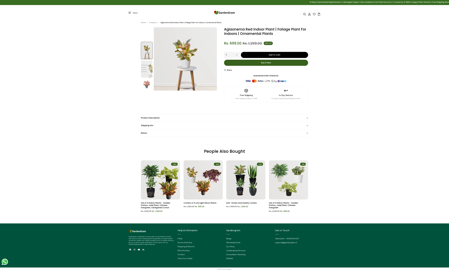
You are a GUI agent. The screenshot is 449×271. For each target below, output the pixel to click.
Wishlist (229, 258)
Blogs (228, 238)
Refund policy (183, 250)
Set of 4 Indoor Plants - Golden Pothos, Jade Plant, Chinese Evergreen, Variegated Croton (155, 205)
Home (143, 23)
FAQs (179, 238)
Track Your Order (184, 258)
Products (153, 23)
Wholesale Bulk (233, 242)
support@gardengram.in (286, 242)
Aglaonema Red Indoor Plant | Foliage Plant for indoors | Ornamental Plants (191, 23)
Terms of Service (184, 242)
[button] (147, 50)
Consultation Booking (235, 254)
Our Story (230, 246)
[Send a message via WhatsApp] (5, 262)
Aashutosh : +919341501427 (287, 238)
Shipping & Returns (185, 246)
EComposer (227, 269)
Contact (181, 254)
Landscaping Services (235, 250)
